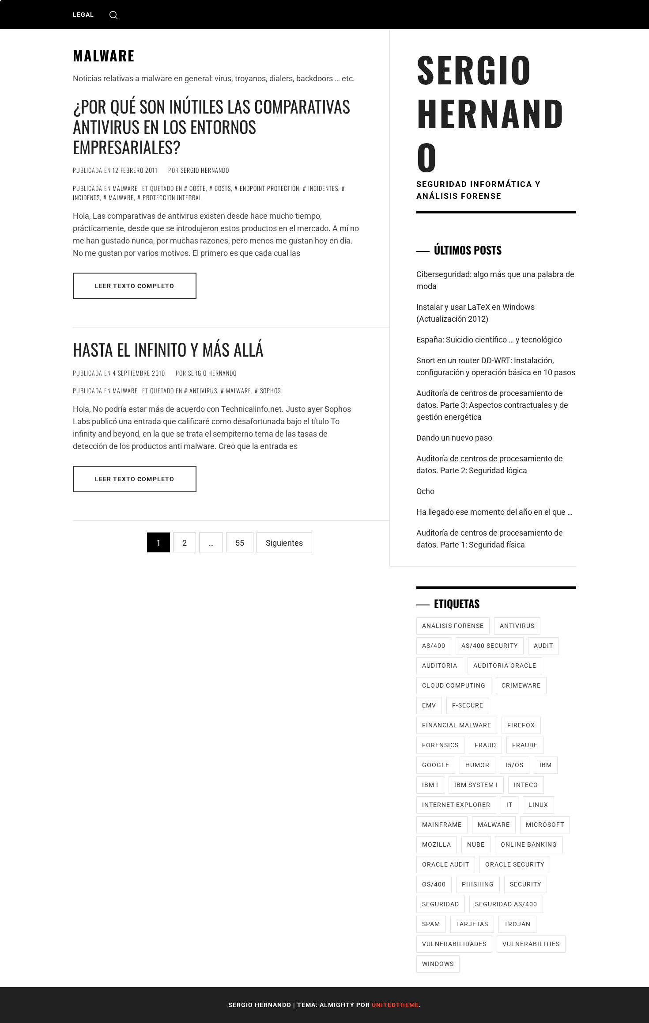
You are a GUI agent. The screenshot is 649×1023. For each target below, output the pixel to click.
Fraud (485, 745)
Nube (476, 844)
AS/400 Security (489, 645)
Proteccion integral (172, 197)
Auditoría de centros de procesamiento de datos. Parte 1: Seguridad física (489, 538)
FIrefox (521, 725)
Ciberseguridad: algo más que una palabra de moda (495, 280)
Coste (197, 188)
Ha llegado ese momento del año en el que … (494, 512)
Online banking (529, 844)
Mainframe (442, 824)
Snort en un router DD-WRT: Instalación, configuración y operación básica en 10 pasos (495, 366)
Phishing (478, 884)
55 (239, 543)
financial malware (456, 725)
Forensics (440, 745)
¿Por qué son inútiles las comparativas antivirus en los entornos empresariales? (211, 126)
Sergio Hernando (205, 170)
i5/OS (515, 764)
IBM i (430, 784)
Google (435, 764)
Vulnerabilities (531, 943)
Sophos (270, 390)
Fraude (525, 745)
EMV (429, 705)
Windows (438, 963)
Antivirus (203, 390)
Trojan (517, 924)
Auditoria (439, 665)
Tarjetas (472, 924)
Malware (125, 188)
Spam (431, 924)
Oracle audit (445, 864)
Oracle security (514, 864)
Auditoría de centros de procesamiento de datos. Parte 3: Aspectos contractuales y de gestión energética (492, 405)
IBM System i (476, 784)
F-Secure (467, 705)
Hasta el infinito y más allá (168, 349)
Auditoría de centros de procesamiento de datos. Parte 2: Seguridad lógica (489, 464)
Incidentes (323, 188)
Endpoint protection (269, 188)
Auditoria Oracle (504, 665)
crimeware (521, 685)
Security (525, 884)
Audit (543, 645)
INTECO (526, 784)
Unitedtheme (395, 1004)
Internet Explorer (456, 804)
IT (509, 804)
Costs (223, 188)
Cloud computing (454, 685)
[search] (113, 15)
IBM (546, 764)
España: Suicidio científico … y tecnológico (489, 339)
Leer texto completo (134, 285)
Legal (83, 14)
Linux (538, 804)
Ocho (425, 491)
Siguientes (284, 543)
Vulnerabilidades (454, 943)
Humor (477, 764)
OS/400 (434, 884)
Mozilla (436, 844)
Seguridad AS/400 (506, 904)
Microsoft (545, 824)
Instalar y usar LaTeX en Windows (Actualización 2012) (475, 312)
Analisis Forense (453, 625)
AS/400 (433, 645)
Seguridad (440, 904)
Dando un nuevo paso (454, 437)
